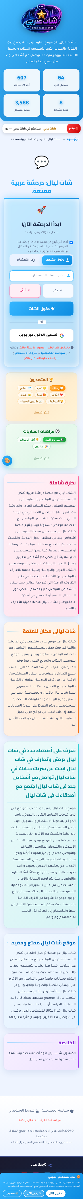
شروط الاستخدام (26, 353)
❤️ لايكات (57, 394)
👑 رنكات (25, 394)
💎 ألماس (25, 388)
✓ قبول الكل (56, 1193)
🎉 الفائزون (41, 446)
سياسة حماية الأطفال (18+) (42, 359)
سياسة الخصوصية (53, 353)
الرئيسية (73, 139)
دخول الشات (40, 308)
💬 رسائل (57, 388)
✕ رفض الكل (34, 1193)
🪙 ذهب (41, 388)
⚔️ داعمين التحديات (31, 401)
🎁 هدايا (41, 394)
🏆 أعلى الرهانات (29, 439)
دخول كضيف (54, 260)
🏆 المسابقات (55, 401)
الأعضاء (23, 260)
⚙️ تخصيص (12, 1193)
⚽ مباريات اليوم (54, 439)
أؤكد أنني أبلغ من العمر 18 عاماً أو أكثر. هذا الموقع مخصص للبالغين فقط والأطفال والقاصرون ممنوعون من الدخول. (42, 247)
